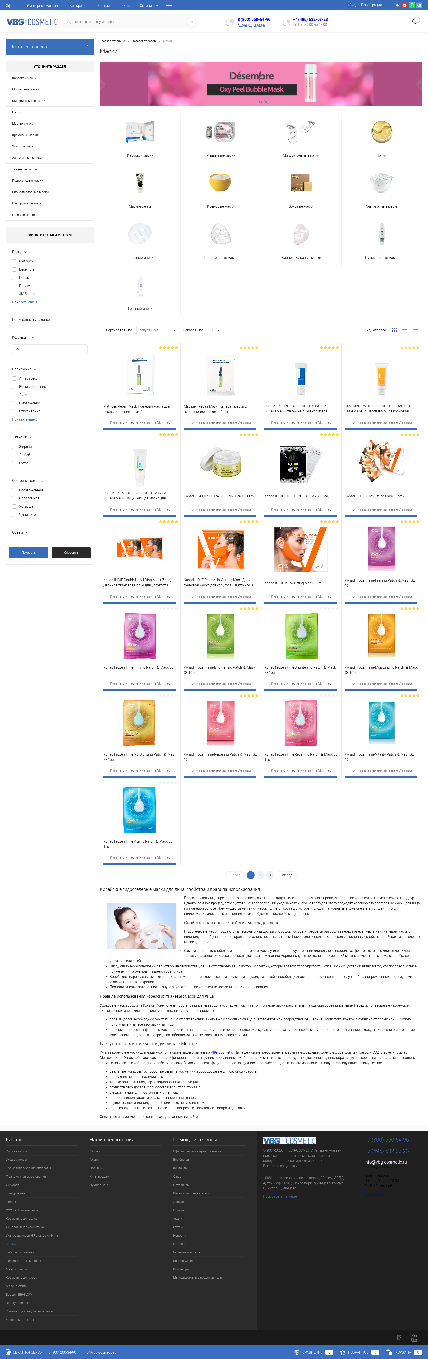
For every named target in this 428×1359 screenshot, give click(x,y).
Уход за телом (16, 1159)
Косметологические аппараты (28, 1168)
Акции (94, 1159)
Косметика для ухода (21, 1277)
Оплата (178, 1210)
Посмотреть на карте (280, 1196)
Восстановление (32, 387)
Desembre (26, 269)
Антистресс (28, 378)
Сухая (24, 463)
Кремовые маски (25, 135)
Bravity (24, 286)
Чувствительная (32, 515)
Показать (29, 552)
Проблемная (29, 498)
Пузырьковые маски (27, 203)
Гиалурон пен (15, 1193)
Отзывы (179, 1244)
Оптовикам (149, 6)
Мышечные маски (25, 89)
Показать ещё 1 (24, 302)
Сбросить (71, 552)
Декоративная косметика (25, 1227)
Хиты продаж (99, 1176)
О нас (126, 6)
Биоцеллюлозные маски (30, 192)
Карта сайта (374, 1194)
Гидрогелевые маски (27, 180)
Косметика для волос (22, 1218)
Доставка (180, 1202)
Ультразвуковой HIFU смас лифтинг (32, 1235)
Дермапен (13, 1185)
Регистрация (371, 5)
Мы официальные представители (197, 1277)
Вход (353, 5)
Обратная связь (27, 1352)
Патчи (16, 112)
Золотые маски (23, 146)
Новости (179, 1235)
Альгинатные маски (27, 158)
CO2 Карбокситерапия (22, 1210)
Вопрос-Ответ (183, 1261)
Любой (24, 455)
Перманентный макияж (23, 1261)
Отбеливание (29, 411)
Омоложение (29, 403)
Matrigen (26, 261)
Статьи (178, 1227)
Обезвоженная (31, 490)
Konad (24, 278)
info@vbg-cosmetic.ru (385, 1162)
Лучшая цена (99, 1185)
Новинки (96, 1168)
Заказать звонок (251, 25)
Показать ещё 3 (24, 419)
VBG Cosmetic (222, 1052)
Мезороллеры (16, 1269)
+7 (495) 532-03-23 (310, 19)
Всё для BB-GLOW (19, 1294)
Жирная (25, 447)
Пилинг (11, 1202)
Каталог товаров (29, 46)
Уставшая (27, 506)
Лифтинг (26, 395)
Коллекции (181, 1269)
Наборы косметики (20, 1252)
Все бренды (79, 6)
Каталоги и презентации (191, 1193)
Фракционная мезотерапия (26, 1176)
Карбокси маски (24, 78)
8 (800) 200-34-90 (62, 1352)
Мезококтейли (16, 1286)
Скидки (95, 1151)
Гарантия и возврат (187, 1252)
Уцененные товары (20, 1320)
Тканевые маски (24, 169)
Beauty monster (17, 1303)
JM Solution (28, 294)
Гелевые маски (23, 215)
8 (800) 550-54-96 (254, 19)
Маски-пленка (22, 123)
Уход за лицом (16, 1151)
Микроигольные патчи (28, 101)
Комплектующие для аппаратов (29, 1311)
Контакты (105, 6)
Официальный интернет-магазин (32, 6)
